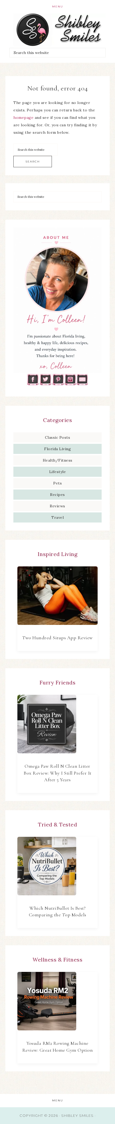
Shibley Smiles (57, 30)
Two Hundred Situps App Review (57, 638)
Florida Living (57, 448)
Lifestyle (57, 471)
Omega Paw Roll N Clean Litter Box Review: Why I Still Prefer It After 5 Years (57, 772)
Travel (57, 517)
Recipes (57, 494)
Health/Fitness (57, 460)
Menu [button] (57, 6)
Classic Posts (57, 437)
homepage (23, 117)
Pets (57, 483)
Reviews (57, 506)
